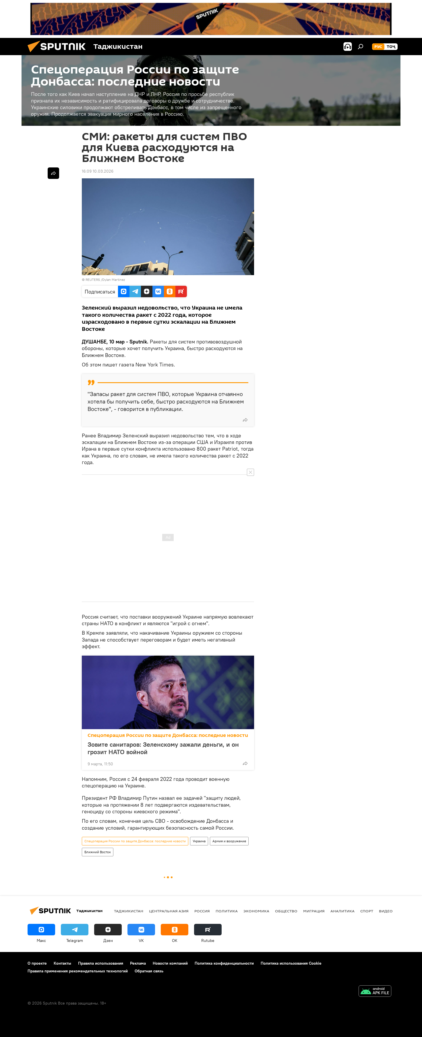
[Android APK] (374, 991)
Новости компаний (170, 963)
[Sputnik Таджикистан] (58, 53)
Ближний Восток (97, 852)
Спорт (366, 911)
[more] (245, 420)
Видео (386, 911)
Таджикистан (128, 911)
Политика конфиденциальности (224, 963)
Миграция (314, 911)
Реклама (138, 963)
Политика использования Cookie (291, 963)
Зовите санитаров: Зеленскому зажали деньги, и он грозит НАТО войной (163, 748)
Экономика (256, 911)
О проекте (37, 963)
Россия (202, 911)
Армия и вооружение (229, 841)
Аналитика (342, 911)
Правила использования (100, 963)
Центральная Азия (169, 911)
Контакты (62, 963)
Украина (199, 841)
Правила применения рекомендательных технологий (78, 971)
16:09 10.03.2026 (97, 171)
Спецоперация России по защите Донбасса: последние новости (168, 735)
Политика (227, 911)
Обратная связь (149, 971)
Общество (286, 911)
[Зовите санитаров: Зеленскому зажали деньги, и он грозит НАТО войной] (168, 692)
